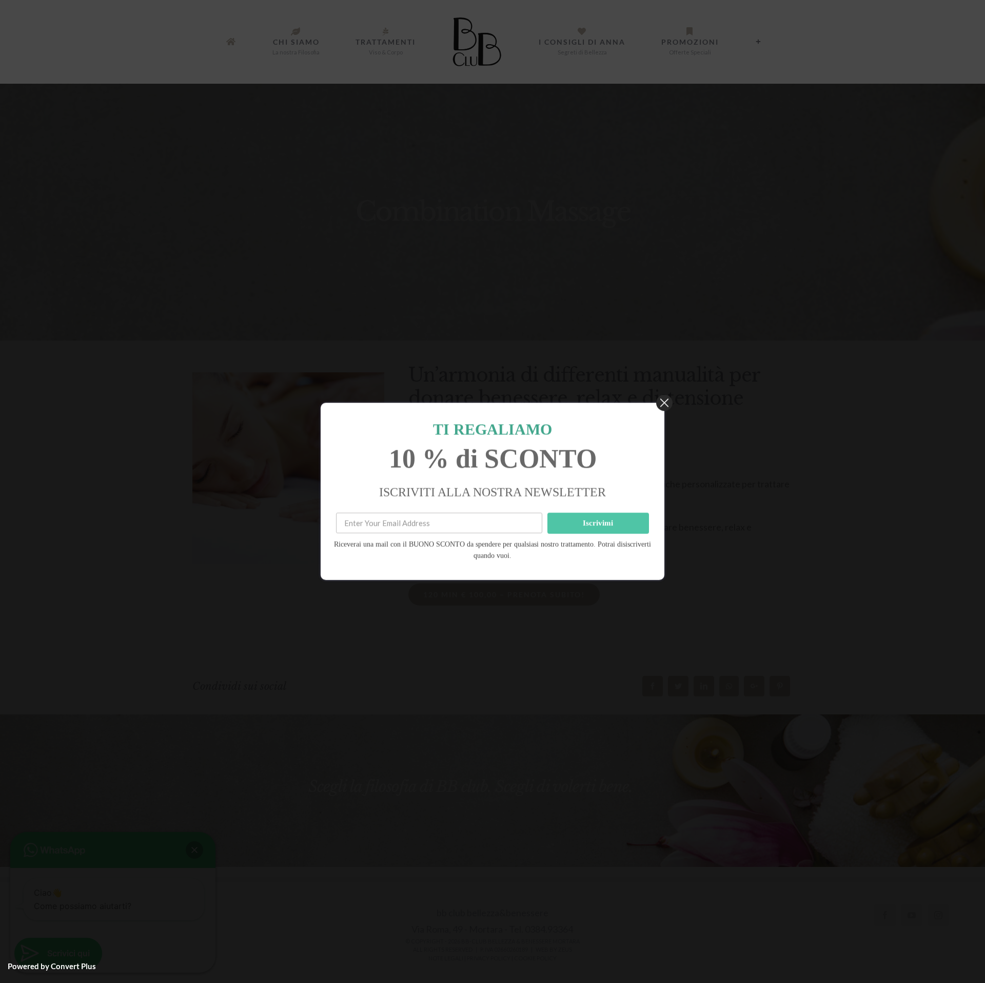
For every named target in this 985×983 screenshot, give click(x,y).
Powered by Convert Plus (52, 966)
